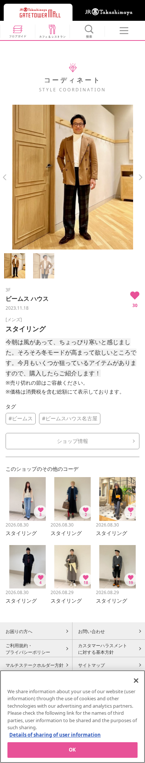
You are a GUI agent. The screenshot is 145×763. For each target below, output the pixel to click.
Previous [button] (4, 177)
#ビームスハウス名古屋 (69, 418)
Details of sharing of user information (55, 734)
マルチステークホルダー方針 (35, 665)
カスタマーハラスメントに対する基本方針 (102, 648)
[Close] (136, 680)
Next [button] (140, 177)
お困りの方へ (19, 631)
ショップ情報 (72, 440)
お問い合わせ (91, 631)
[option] (72, 177)
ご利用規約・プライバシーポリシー (28, 648)
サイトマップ (91, 665)
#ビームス (21, 418)
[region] (72, 716)
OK (72, 749)
